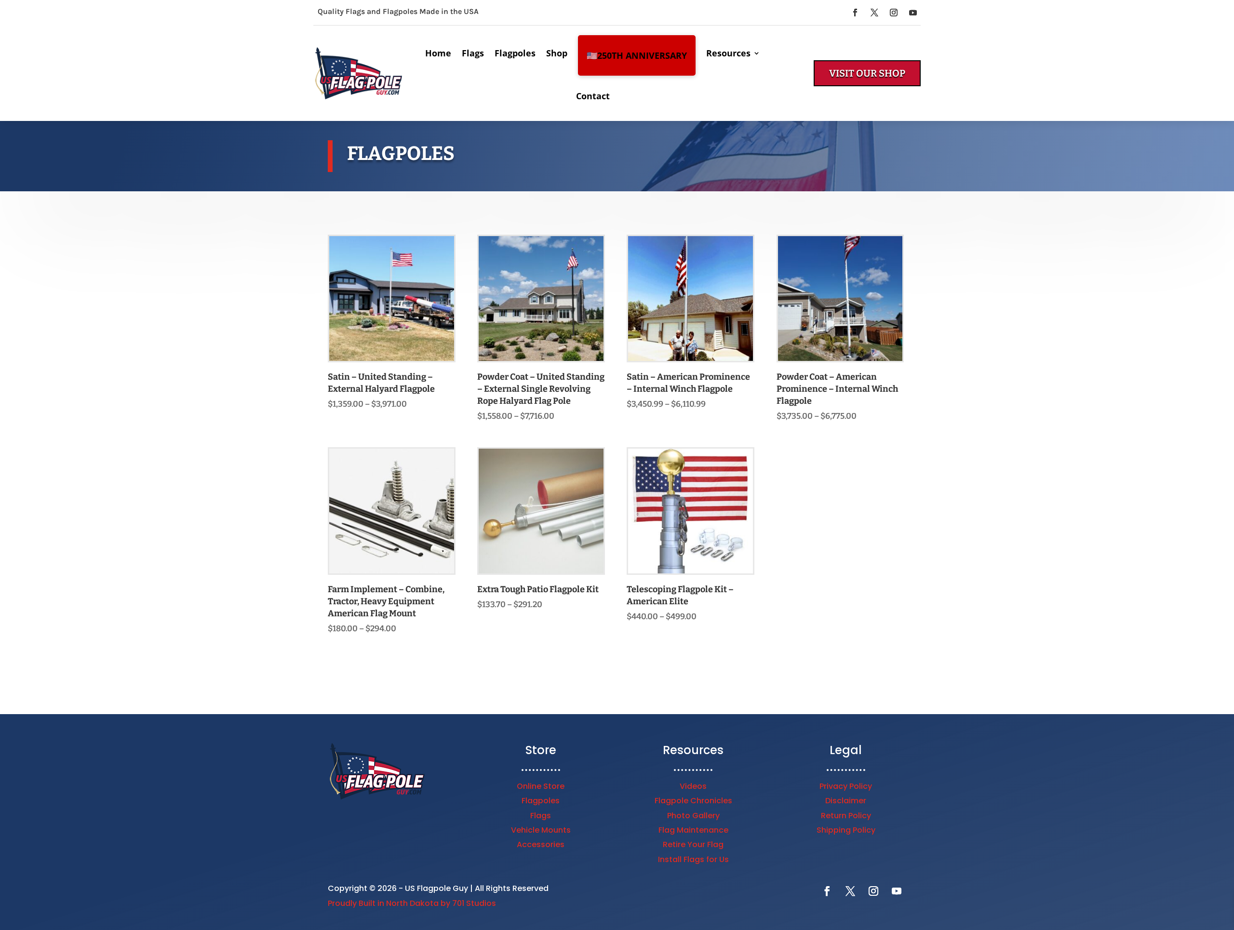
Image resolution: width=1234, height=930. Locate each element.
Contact (593, 96)
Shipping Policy (846, 830)
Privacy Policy (845, 786)
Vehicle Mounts (541, 830)
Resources (728, 53)
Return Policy (846, 815)
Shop (556, 53)
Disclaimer (845, 800)
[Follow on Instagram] (893, 12)
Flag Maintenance (693, 830)
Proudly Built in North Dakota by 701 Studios (412, 903)
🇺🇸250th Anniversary (637, 55)
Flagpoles (515, 53)
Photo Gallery (693, 815)
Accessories (540, 844)
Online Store (540, 786)
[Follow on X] (874, 12)
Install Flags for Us (693, 859)
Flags (473, 53)
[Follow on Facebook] (855, 12)
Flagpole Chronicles (693, 800)
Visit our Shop (867, 73)
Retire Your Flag (693, 844)
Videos (693, 786)
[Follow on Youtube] (913, 12)
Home (438, 53)
